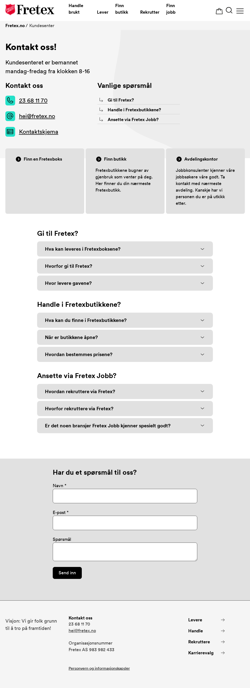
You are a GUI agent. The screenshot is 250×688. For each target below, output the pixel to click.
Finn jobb (171, 9)
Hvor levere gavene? (68, 283)
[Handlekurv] (219, 11)
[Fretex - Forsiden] (29, 10)
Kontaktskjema (38, 131)
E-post (59, 512)
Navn (58, 485)
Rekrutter (149, 12)
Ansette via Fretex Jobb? (133, 119)
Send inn (67, 572)
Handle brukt (76, 9)
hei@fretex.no (37, 116)
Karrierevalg (201, 652)
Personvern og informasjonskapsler (99, 668)
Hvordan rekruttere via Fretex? (80, 391)
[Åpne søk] (229, 10)
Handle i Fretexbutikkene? (134, 109)
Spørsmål (62, 539)
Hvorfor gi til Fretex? (68, 266)
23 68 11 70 (33, 100)
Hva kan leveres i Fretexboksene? (83, 249)
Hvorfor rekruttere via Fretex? (79, 408)
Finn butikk (121, 9)
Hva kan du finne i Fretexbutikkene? (86, 320)
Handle (195, 630)
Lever (102, 12)
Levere (195, 619)
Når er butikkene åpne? (71, 337)
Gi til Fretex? (121, 100)
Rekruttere (199, 641)
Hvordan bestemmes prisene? (79, 354)
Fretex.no (15, 25)
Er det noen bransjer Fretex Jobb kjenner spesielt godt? (108, 426)
